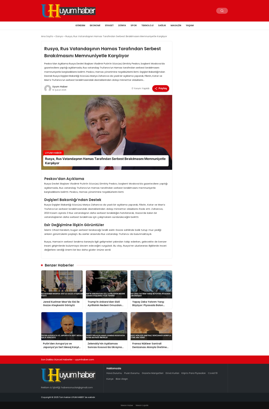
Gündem (80, 25)
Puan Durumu (131, 373)
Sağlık (162, 25)
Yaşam (190, 25)
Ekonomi (95, 25)
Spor (134, 25)
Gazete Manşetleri (152, 373)
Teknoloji (147, 25)
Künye (109, 378)
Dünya (122, 25)
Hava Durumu (114, 373)
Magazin (176, 25)
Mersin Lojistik (142, 405)
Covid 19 (212, 373)
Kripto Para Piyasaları (194, 373)
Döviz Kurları (172, 373)
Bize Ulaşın (122, 378)
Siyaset (109, 25)
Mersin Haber (127, 405)
